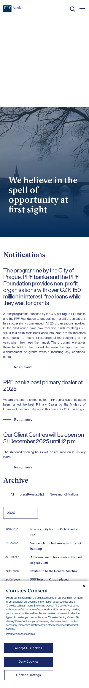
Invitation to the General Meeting (54, 571)
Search (72, 9)
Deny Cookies (29, 661)
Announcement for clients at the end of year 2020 (56, 559)
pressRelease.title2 (32, 494)
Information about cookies (20, 634)
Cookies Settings (28, 675)
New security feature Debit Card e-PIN (54, 531)
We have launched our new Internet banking (55, 546)
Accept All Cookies (28, 648)
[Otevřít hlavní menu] (82, 8)
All (12, 494)
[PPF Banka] (13, 8)
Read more (23, 367)
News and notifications (64, 494)
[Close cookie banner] (82, 586)
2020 (11, 513)
